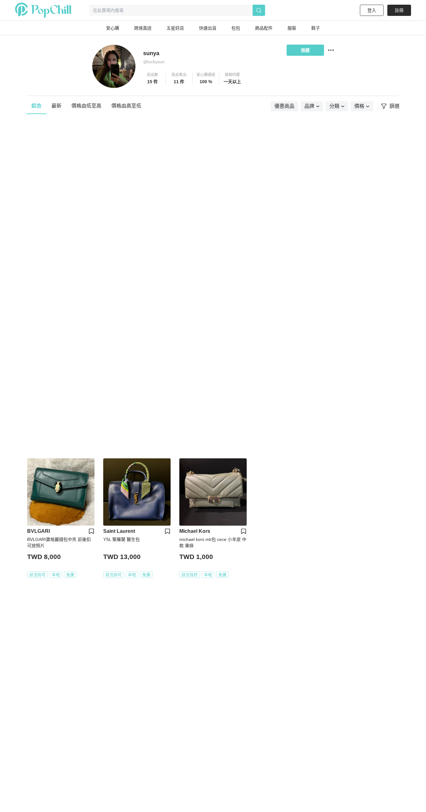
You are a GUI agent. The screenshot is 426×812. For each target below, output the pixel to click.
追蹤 (305, 50)
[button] (152, 78)
